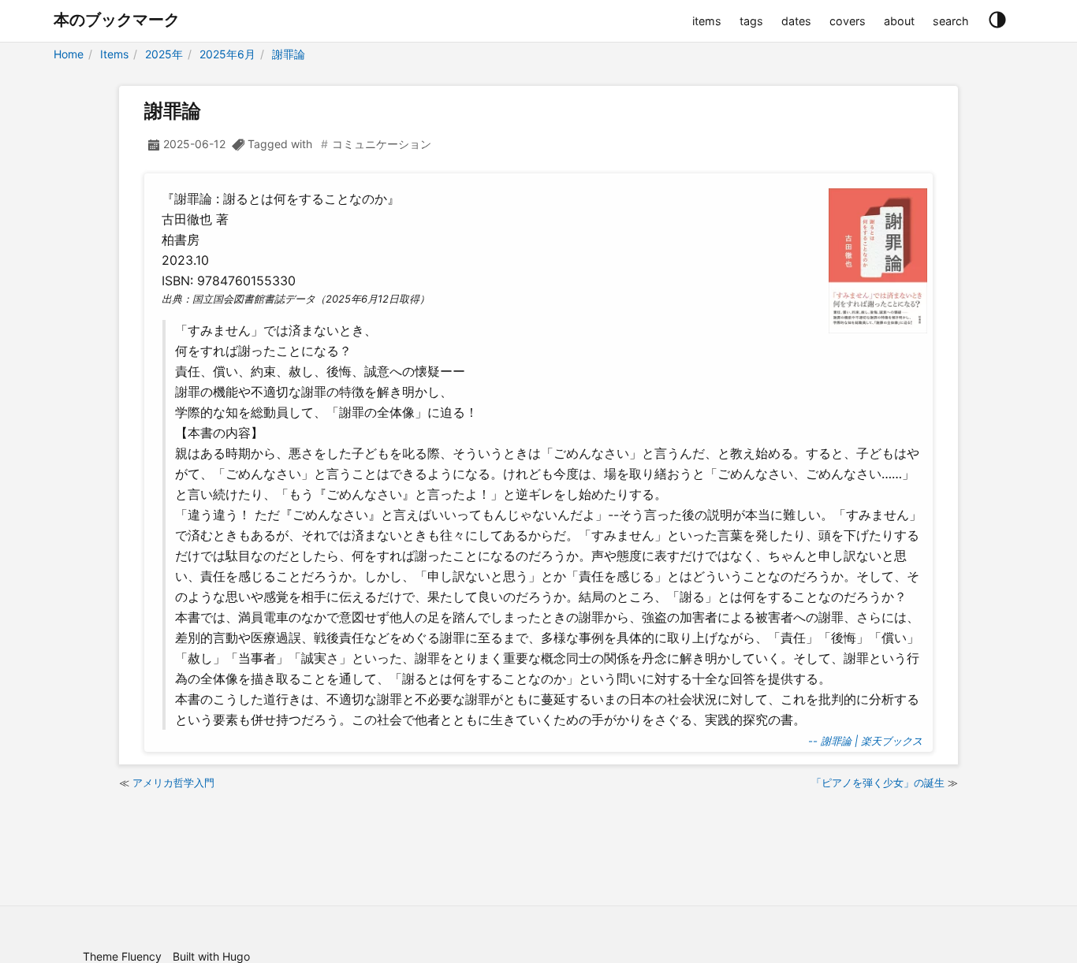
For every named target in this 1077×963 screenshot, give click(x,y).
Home (69, 54)
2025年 (164, 54)
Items (114, 54)
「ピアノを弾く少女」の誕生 (878, 782)
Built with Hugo (211, 956)
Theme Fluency (122, 956)
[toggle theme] (997, 20)
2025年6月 (227, 54)
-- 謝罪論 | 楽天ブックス (865, 740)
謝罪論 (288, 54)
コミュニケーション (381, 144)
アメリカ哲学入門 (173, 782)
